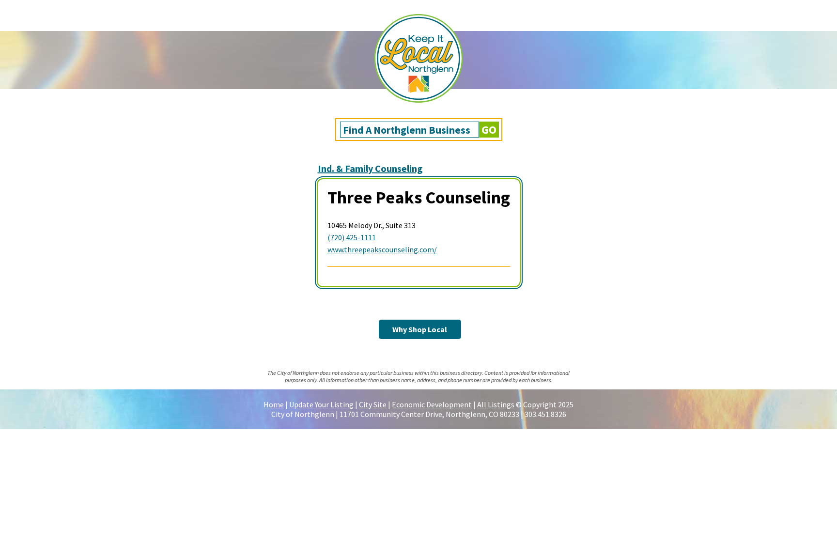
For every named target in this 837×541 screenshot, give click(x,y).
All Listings (495, 404)
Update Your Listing (321, 404)
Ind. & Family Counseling (370, 168)
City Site (373, 404)
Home (274, 404)
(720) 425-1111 (351, 237)
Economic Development (432, 404)
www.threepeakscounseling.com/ (382, 249)
